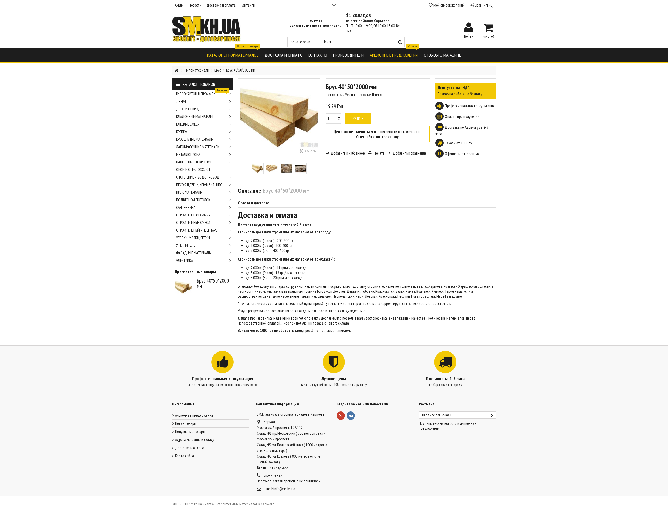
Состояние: (364, 94)
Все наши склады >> (272, 467)
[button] (233, 55)
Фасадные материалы (193, 252)
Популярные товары (190, 431)
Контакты (248, 5)
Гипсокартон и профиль (202, 93)
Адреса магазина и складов (195, 439)
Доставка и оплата (221, 5)
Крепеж (181, 131)
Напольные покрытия (193, 162)
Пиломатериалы (189, 192)
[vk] (351, 415)
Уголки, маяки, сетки (193, 237)
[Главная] (176, 70)
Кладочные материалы (194, 116)
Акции (179, 5)
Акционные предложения (194, 415)
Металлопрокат (189, 154)
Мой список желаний (449, 5)
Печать (378, 153)
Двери (181, 101)
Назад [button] (241, 118)
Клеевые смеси (188, 124)
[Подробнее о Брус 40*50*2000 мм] (184, 287)
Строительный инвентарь (196, 230)
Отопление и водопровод (197, 177)
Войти (468, 36)
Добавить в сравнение (410, 153)
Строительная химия (193, 215)
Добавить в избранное (348, 153)
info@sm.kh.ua (284, 488)
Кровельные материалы (194, 139)
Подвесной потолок (193, 199)
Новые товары (185, 423)
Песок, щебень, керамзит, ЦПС (199, 184)
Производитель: (335, 94)
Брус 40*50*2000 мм (213, 283)
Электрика (184, 260)
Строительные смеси (193, 222)
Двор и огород (188, 109)
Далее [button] (317, 118)
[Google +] (341, 415)
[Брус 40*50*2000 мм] (257, 168)
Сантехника (185, 207)
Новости (195, 5)
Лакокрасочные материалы (198, 146)
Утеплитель (185, 245)
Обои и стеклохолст (193, 169)
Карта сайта (184, 455)
